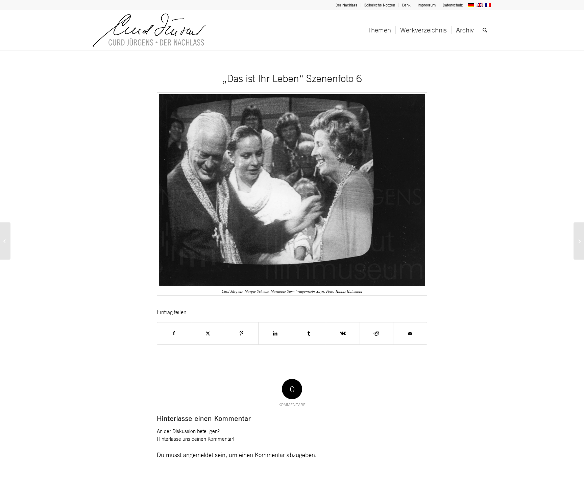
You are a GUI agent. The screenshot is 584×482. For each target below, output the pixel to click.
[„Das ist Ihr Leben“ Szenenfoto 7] (579, 241)
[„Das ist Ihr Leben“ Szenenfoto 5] (5, 241)
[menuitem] (346, 5)
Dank (406, 5)
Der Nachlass (346, 5)
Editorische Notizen (379, 5)
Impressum (427, 5)
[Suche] (484, 30)
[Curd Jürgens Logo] (149, 30)
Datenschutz (453, 5)
